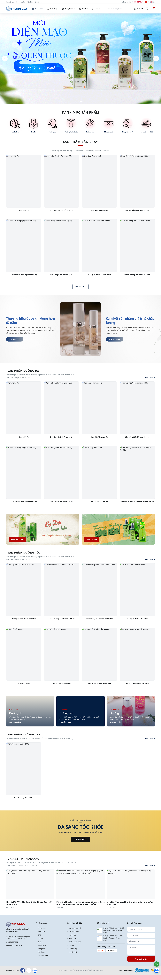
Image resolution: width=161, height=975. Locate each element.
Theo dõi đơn (10, 2)
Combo (71, 945)
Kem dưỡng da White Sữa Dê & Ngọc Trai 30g (137, 501)
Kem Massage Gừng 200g (23, 798)
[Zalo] (34, 970)
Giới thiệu (41, 931)
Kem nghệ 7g (23, 210)
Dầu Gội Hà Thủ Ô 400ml (62, 683)
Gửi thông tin (141, 959)
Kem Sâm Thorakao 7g (99, 210)
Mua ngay (80, 839)
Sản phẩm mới (74, 931)
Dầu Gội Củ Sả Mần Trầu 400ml (99, 683)
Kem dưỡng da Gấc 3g (99, 501)
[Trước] (5, 58)
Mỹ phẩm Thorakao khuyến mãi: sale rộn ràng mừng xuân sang (130, 903)
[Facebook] (22, 970)
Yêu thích (30, 2)
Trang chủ (42, 928)
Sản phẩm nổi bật (75, 928)
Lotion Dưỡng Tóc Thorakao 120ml (137, 275)
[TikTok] (28, 970)
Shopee (101, 950)
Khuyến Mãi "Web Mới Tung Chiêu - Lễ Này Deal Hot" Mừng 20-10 (29, 903)
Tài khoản (41, 952)
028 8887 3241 (13, 942)
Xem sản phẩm (14, 339)
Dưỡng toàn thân (75, 942)
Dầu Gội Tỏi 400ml (23, 683)
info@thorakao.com (15, 945)
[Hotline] (156, 964)
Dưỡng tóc (72, 938)
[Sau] (156, 58)
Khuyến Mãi (73, 952)
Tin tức (40, 938)
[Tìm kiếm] (130, 9)
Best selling (73, 949)
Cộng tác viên (39, 2)
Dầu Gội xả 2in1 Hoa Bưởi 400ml (99, 275)
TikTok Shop (111, 950)
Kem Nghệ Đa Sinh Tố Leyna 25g (61, 210)
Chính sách (42, 945)
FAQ (17, 2)
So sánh (23, 2)
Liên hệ (40, 942)
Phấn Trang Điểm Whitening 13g (61, 275)
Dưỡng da (72, 935)
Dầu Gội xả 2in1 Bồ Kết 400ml (137, 619)
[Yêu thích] (147, 9)
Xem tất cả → (80, 287)
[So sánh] (38, 162)
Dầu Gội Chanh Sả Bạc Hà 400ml (137, 683)
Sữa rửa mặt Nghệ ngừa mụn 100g (24, 275)
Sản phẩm (42, 949)
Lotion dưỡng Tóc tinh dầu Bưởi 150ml (99, 619)
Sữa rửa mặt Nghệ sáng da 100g (137, 210)
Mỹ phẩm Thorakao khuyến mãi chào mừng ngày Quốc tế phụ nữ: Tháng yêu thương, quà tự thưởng (80, 903)
